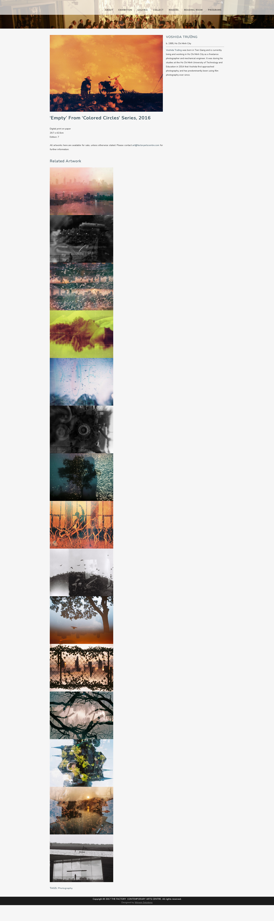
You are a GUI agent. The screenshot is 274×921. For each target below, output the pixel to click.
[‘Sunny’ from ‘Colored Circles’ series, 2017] (81, 810)
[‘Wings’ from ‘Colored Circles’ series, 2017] (81, 381)
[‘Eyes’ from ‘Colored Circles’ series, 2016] (81, 715)
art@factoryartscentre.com (145, 145)
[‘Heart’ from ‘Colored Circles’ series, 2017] (81, 333)
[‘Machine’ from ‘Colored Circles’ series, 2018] (81, 238)
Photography (65, 888)
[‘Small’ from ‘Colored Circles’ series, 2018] (81, 476)
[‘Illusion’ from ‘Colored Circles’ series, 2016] (81, 190)
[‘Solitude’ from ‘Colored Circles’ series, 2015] (81, 619)
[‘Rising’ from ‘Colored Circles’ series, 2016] (81, 524)
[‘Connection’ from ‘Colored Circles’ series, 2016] (81, 286)
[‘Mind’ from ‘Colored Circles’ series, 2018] (81, 858)
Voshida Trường (174, 50)
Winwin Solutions (144, 902)
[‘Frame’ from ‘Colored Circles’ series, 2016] (81, 667)
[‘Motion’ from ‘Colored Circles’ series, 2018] (81, 572)
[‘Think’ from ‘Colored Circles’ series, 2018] (81, 762)
